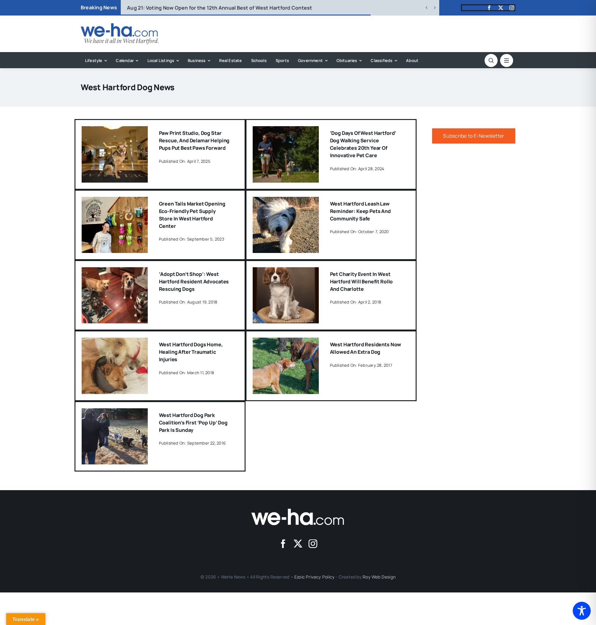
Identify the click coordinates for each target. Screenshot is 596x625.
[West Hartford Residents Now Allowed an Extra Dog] (286, 342)
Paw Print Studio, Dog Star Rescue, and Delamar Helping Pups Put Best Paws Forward (194, 140)
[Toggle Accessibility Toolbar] (581, 610)
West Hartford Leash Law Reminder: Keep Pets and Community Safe (360, 211)
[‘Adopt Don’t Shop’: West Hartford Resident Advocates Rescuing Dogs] (115, 271)
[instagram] (511, 7)
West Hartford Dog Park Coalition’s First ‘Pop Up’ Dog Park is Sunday (193, 422)
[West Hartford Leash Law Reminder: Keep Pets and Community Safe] (286, 201)
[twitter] (500, 7)
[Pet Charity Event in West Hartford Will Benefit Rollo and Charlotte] (286, 271)
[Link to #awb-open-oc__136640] (506, 60)
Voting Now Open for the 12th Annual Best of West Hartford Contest (219, 7)
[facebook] (489, 7)
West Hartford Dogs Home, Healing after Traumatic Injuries (191, 352)
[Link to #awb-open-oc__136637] (491, 60)
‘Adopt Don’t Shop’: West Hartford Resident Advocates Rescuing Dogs (194, 281)
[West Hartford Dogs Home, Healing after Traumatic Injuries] (115, 342)
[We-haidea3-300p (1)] (119, 25)
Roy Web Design (379, 577)
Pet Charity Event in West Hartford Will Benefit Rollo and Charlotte (361, 281)
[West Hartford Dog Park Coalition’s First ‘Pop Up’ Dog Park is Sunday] (115, 412)
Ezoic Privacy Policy (314, 577)
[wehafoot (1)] (298, 511)
